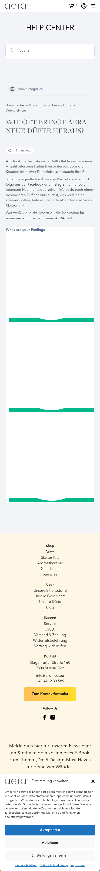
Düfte (50, 552)
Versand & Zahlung (50, 635)
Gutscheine (50, 569)
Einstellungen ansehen (50, 856)
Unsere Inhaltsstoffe (50, 591)
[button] (93, 781)
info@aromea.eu (50, 676)
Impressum (77, 865)
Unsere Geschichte (50, 596)
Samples (50, 574)
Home (10, 105)
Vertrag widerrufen (50, 646)
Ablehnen (50, 843)
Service (50, 624)
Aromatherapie (50, 563)
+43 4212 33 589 (50, 681)
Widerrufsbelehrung (50, 641)
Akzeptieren (50, 830)
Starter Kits (50, 558)
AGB (50, 629)
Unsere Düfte (61, 105)
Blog (50, 607)
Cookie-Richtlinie (26, 865)
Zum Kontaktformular (50, 694)
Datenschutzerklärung (54, 865)
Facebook (35, 185)
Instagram (59, 185)
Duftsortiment (16, 110)
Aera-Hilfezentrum (33, 105)
